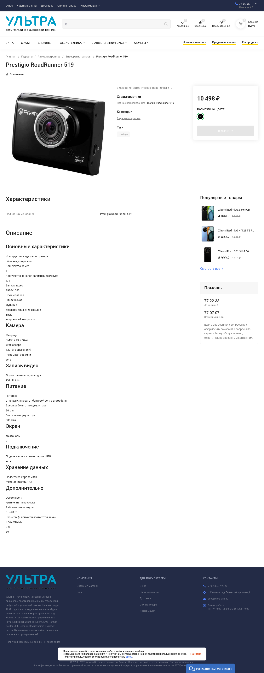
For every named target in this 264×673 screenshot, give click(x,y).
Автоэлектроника (49, 56)
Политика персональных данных (24, 642)
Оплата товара (148, 604)
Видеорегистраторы (78, 56)
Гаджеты (27, 56)
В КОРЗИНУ (225, 131)
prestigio (123, 134)
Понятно (195, 653)
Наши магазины (149, 592)
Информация (147, 610)
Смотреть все (210, 268)
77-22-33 (244, 3)
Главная (11, 56)
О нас (143, 585)
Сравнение (17, 74)
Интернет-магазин (88, 585)
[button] (210, 668)
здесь (129, 656)
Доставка (145, 598)
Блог (79, 592)
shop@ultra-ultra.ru (218, 598)
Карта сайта (53, 642)
